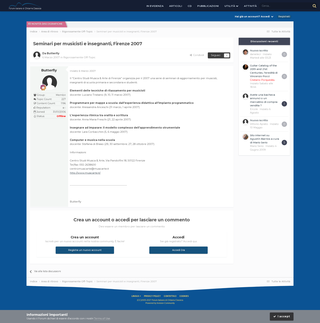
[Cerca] (314, 5)
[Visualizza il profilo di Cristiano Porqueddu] (245, 67)
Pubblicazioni (208, 6)
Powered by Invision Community (160, 303)
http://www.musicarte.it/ (85, 172)
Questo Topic (299, 5)
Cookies (184, 296)
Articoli (175, 6)
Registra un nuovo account (85, 250)
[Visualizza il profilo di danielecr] (245, 52)
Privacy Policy (152, 296)
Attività (250, 6)
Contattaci (170, 296)
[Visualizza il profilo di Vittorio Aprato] (245, 122)
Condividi (198, 55)
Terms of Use (102, 318)
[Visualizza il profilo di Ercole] (245, 96)
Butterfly (49, 70)
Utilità (230, 6)
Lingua (136, 296)
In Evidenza (155, 6)
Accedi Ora (178, 250)
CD (190, 6)
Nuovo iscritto (259, 50)
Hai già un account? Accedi (253, 16)
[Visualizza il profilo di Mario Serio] (245, 137)
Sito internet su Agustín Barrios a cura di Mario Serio (264, 139)
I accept (283, 316)
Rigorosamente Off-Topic (79, 57)
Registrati (284, 16)
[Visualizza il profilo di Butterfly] (36, 55)
